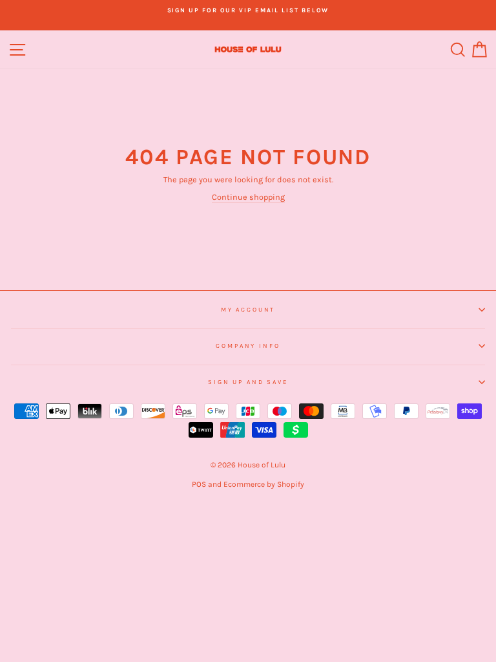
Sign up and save (248, 381)
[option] (248, 10)
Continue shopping (248, 197)
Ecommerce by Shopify (263, 484)
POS (199, 484)
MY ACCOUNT (248, 309)
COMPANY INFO (248, 345)
